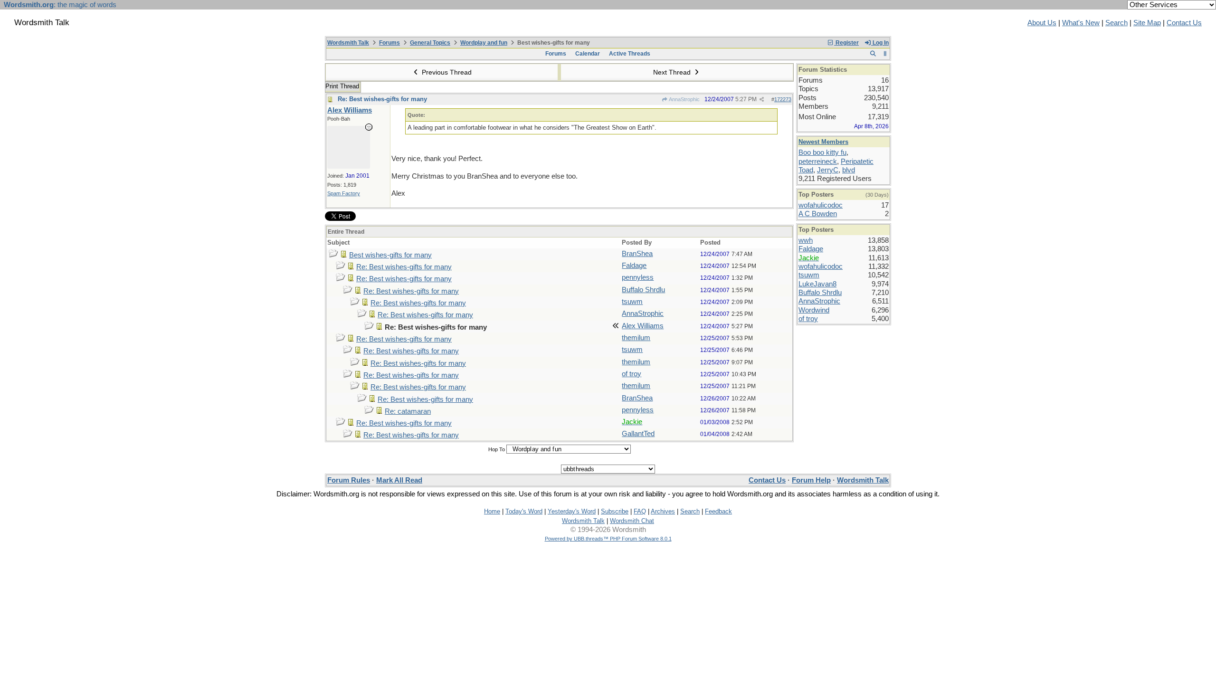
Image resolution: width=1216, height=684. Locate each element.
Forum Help (811, 480)
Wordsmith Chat (632, 520)
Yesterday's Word (572, 511)
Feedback (718, 511)
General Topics (430, 42)
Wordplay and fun (483, 42)
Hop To (496, 449)
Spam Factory (343, 193)
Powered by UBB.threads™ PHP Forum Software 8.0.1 (608, 539)
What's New (1081, 23)
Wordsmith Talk (348, 42)
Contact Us (1184, 23)
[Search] (872, 53)
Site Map (1147, 23)
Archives (663, 511)
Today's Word (523, 511)
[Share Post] (762, 99)
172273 (782, 99)
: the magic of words (60, 5)
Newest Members (823, 141)
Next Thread (673, 72)
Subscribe (614, 511)
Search (1116, 23)
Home (492, 511)
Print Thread (342, 86)
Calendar (587, 53)
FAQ (640, 511)
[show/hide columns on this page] (885, 53)
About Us (1041, 23)
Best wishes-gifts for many (390, 255)
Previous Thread (446, 72)
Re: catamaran (408, 411)
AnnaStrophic (684, 99)
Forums (389, 42)
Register (846, 42)
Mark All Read (399, 480)
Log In (880, 42)
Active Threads (629, 53)
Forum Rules (348, 480)
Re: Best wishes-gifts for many (382, 99)
